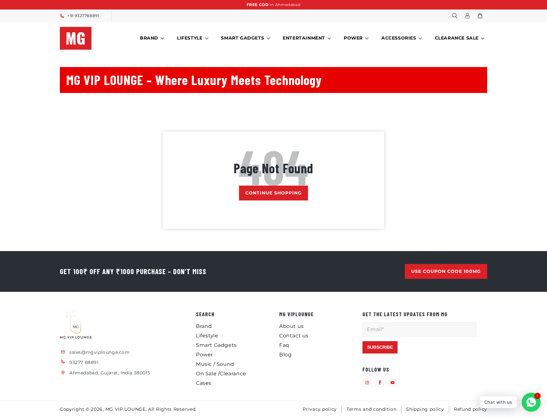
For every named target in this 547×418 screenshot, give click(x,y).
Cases (203, 383)
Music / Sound (215, 364)
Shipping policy (425, 409)
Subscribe (380, 347)
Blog (285, 355)
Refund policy (470, 409)
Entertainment (304, 38)
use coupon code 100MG (446, 271)
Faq (284, 345)
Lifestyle (189, 38)
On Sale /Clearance (221, 374)
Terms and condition (371, 409)
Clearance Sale (457, 38)
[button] (454, 16)
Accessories (398, 38)
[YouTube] (392, 382)
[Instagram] (367, 382)
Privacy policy (320, 409)
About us (291, 326)
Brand (149, 38)
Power (353, 38)
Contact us (294, 336)
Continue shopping (273, 193)
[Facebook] (380, 382)
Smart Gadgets (242, 38)
